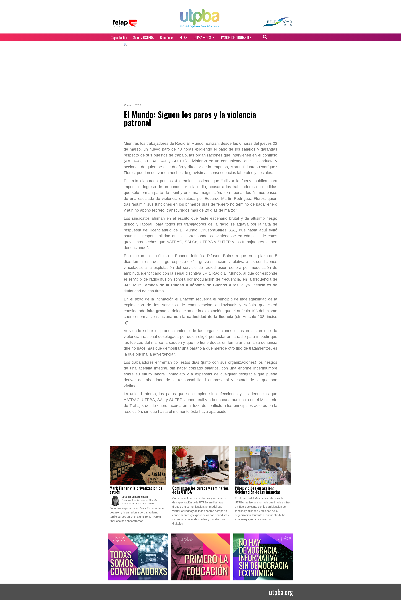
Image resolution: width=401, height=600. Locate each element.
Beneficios (166, 37)
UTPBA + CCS (202, 37)
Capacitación (119, 37)
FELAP (183, 37)
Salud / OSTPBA (143, 37)
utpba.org (281, 592)
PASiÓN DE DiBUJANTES (236, 37)
